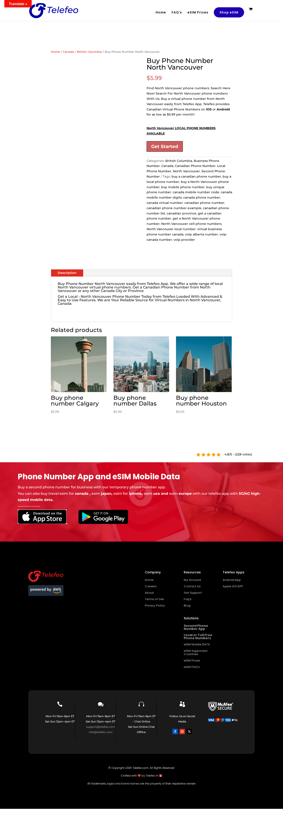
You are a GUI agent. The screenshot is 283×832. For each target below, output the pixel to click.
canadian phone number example (174, 208)
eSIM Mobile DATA (197, 644)
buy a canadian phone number (196, 176)
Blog (187, 605)
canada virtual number (165, 203)
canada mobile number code (196, 192)
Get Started (164, 146)
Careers (151, 586)
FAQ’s (177, 13)
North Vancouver (186, 171)
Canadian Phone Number (195, 166)
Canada (68, 51)
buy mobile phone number (183, 187)
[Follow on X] (189, 731)
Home (161, 13)
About (149, 593)
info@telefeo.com (101, 732)
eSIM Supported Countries (195, 652)
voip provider (184, 240)
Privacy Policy (155, 605)
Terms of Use (154, 599)
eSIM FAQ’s (192, 667)
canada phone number (201, 197)
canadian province (181, 213)
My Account (192, 580)
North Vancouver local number (171, 229)
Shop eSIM (229, 12)
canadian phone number (204, 203)
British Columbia (89, 51)
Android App (232, 580)
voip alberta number (201, 234)
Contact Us (192, 586)
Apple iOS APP (233, 586)
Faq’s (187, 599)
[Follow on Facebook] (175, 731)
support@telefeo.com (100, 726)
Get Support (193, 593)
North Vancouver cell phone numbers (191, 224)
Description (67, 273)
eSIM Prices (197, 13)
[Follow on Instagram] (182, 731)
